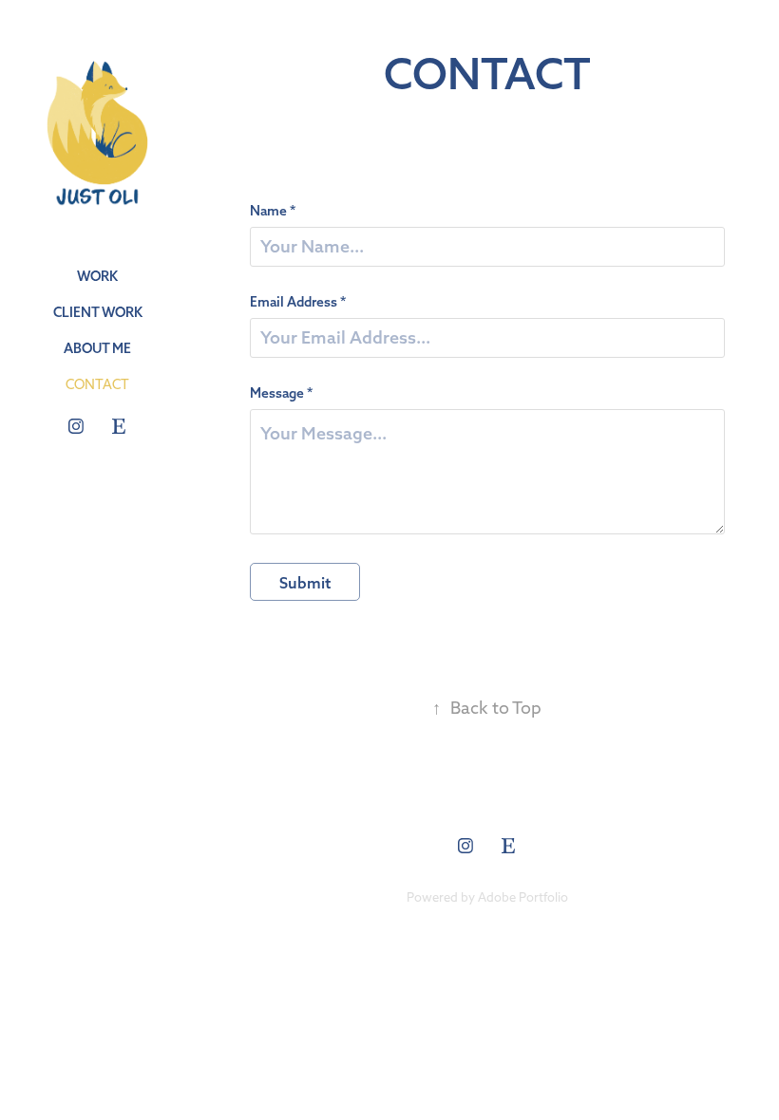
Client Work (97, 312)
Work (97, 276)
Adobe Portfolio (523, 897)
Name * (272, 210)
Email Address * (298, 301)
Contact (97, 384)
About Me (97, 348)
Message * (281, 393)
